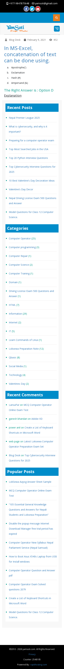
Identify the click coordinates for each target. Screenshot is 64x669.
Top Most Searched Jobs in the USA (28, 149)
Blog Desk (14, 455)
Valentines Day (17, 383)
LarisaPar (14, 404)
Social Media (16, 366)
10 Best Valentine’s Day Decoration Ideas (32, 180)
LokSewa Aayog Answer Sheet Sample (30, 481)
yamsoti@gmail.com (46, 3)
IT (10, 331)
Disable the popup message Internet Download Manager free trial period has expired (31, 528)
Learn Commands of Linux (23, 340)
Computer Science (19, 264)
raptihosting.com (38, 664)
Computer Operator (20, 238)
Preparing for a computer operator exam (31, 140)
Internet (13, 322)
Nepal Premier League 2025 (24, 117)
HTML (12, 305)
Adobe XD (36, 418)
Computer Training (19, 273)
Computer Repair (18, 256)
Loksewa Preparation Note (24, 348)
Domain (13, 282)
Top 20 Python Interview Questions (28, 158)
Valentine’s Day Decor (21, 189)
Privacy (32, 654)
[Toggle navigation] (57, 29)
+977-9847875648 (18, 3)
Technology (15, 375)
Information (15, 313)
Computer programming (22, 247)
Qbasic (12, 357)
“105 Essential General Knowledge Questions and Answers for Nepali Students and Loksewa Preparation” (28, 509)
